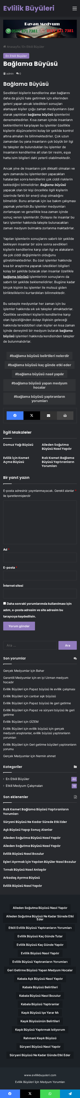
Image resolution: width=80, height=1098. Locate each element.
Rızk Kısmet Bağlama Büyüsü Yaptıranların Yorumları (58, 462)
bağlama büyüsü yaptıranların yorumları (40, 398)
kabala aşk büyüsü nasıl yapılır (40, 978)
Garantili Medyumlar (17, 677)
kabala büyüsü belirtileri (40, 987)
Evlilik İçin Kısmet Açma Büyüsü (16, 460)
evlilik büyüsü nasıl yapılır (40, 953)
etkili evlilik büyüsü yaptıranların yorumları (40, 927)
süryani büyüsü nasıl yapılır (40, 1046)
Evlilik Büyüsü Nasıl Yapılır (22, 886)
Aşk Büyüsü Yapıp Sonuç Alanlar (27, 830)
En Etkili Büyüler (33, 46)
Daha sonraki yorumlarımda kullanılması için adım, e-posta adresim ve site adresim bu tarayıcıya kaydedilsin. (37, 610)
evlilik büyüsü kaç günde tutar (40, 936)
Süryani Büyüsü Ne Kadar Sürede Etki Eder (35, 822)
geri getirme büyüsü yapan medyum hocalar (40, 970)
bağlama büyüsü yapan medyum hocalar (40, 385)
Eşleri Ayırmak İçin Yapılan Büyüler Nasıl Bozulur (39, 862)
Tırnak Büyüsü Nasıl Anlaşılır (24, 869)
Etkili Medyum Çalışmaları (24, 786)
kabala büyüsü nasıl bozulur (40, 995)
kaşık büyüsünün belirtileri (40, 1021)
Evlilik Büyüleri (13, 689)
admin (10, 73)
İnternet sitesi (13, 585)
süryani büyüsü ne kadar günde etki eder (40, 1055)
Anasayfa (13, 46)
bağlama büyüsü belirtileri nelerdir (40, 356)
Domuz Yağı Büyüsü (18, 445)
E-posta (10, 567)
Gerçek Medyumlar (16, 670)
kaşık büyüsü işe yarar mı (40, 1012)
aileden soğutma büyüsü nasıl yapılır (40, 908)
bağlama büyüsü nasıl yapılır (40, 374)
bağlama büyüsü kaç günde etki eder (40, 365)
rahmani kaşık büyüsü (40, 1038)
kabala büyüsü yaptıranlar (40, 1004)
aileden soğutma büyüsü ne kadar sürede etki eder (40, 917)
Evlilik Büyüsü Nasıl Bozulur (23, 854)
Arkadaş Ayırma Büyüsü (21, 878)
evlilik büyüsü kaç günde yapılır (40, 944)
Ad (6, 549)
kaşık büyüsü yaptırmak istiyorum (40, 1029)
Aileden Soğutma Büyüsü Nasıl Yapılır (57, 447)
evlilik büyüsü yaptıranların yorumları (40, 961)
